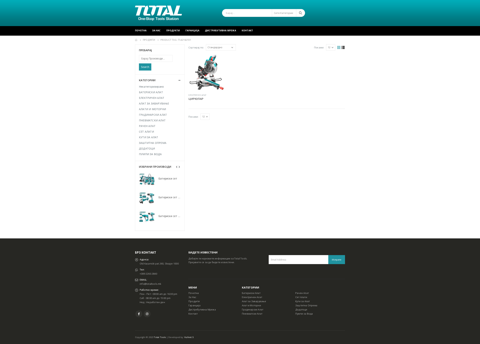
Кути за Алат (302, 301)
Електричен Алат (252, 297)
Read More (218, 60)
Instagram (147, 313)
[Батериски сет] (147, 179)
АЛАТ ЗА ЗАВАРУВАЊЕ (154, 103)
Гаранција (192, 30)
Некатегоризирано (151, 86)
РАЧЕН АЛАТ (147, 126)
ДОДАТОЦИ (147, 148)
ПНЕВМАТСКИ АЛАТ (152, 120)
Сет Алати (301, 297)
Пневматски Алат (252, 313)
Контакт (247, 30)
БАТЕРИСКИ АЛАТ (151, 92)
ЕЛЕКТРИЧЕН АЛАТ (197, 95)
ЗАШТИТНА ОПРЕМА (152, 143)
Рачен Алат (302, 293)
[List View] (343, 47)
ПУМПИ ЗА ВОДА (150, 154)
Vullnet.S (189, 337)
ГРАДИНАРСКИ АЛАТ (153, 114)
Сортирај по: (196, 47)
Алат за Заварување (254, 301)
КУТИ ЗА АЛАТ (148, 137)
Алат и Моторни (251, 305)
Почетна (140, 30)
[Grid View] (339, 47)
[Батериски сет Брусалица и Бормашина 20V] (147, 198)
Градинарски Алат (252, 309)
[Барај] (300, 13)
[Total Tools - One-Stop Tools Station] (158, 13)
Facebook (138, 313)
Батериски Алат (251, 293)
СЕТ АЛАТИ (146, 131)
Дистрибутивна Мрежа (220, 30)
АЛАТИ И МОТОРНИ (152, 109)
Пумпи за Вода (304, 313)
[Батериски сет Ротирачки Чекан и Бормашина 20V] (147, 217)
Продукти (173, 30)
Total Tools (160, 337)
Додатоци (301, 309)
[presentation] (176, 166)
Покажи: (319, 47)
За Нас (156, 30)
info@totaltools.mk (150, 283)
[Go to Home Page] (136, 40)
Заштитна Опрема (306, 305)
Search (145, 67)
